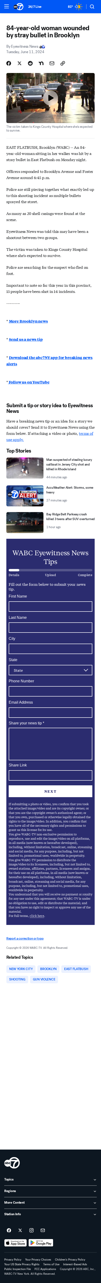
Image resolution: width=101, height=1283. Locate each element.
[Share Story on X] (19, 63)
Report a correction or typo (24, 938)
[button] (7, 6)
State (13, 660)
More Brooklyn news (28, 321)
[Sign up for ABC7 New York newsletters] (42, 1230)
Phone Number (21, 681)
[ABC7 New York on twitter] (20, 1230)
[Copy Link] (63, 63)
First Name (18, 596)
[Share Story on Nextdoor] (41, 63)
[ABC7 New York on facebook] (9, 1230)
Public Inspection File (17, 1269)
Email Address (21, 702)
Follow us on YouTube (29, 382)
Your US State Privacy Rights (21, 1264)
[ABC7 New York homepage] (18, 6)
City (12, 639)
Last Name (18, 618)
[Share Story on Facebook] (9, 63)
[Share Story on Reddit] (30, 63)
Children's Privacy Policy (70, 1259)
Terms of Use (51, 1264)
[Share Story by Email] (52, 63)
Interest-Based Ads (75, 1264)
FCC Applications (45, 1269)
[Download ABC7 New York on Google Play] (41, 1243)
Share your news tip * (26, 723)
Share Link (18, 765)
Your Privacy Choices (38, 1259)
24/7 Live (35, 6)
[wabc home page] (12, 1162)
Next (50, 791)
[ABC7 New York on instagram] (31, 1230)
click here (37, 915)
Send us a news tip (26, 339)
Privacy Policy (12, 1259)
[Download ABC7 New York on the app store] (15, 1243)
